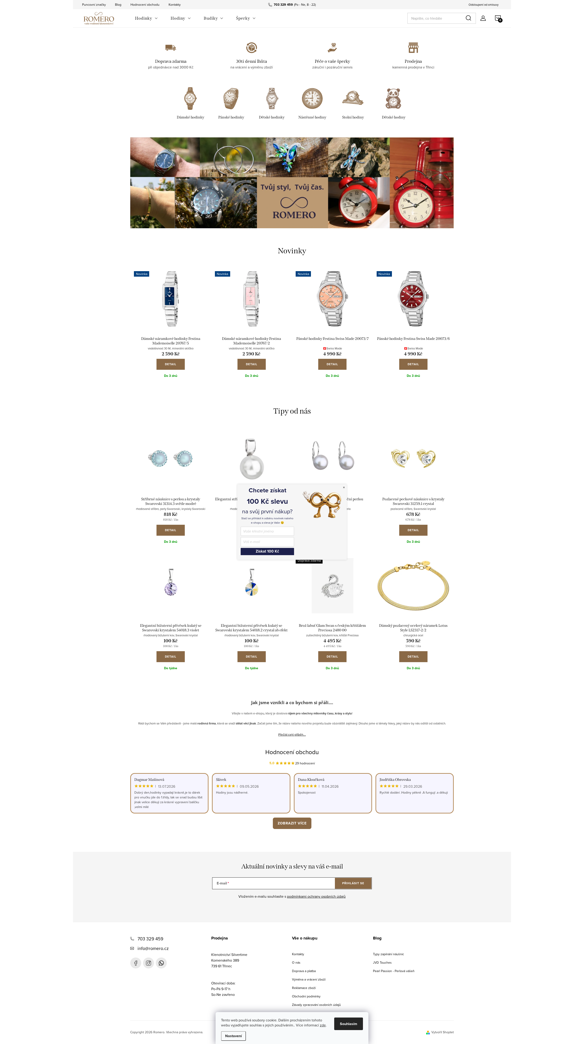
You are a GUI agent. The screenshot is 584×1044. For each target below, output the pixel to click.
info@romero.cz (153, 948)
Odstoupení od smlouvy (483, 5)
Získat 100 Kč (267, 551)
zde (323, 1025)
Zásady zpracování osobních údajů (316, 1005)
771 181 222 (161, 962)
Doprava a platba (304, 971)
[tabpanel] (190, 104)
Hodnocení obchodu (144, 4)
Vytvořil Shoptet (442, 1032)
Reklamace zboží (304, 988)
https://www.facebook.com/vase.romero (135, 962)
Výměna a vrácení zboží (309, 979)
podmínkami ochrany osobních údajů (316, 896)
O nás (296, 962)
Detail (170, 364)
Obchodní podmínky (306, 996)
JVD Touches (382, 962)
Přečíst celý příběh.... (292, 734)
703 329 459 (150, 938)
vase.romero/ (148, 962)
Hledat (469, 18)
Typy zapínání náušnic (388, 954)
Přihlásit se (353, 883)
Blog (118, 4)
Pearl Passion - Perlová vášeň (394, 971)
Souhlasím (348, 1023)
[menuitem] (146, 18)
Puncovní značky (94, 4)
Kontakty (175, 4)
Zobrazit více (292, 823)
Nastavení (233, 1036)
